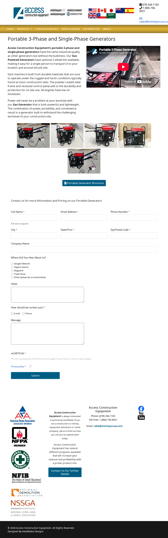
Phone (28, 313)
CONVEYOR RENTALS (46, 28)
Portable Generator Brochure (85, 183)
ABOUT (107, 28)
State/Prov (67, 229)
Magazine (18, 270)
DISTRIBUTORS (91, 28)
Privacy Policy (61, 359)
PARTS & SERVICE (70, 28)
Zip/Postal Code (120, 229)
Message (16, 320)
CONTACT (13, 37)
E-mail (17, 313)
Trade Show (19, 274)
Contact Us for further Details (65, 472)
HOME (10, 28)
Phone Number (120, 211)
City (14, 229)
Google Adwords (22, 263)
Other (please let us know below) (30, 277)
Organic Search (21, 267)
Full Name (17, 211)
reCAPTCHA (18, 353)
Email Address (70, 211)
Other (14, 284)
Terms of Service (79, 359)
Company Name (20, 243)
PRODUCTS (23, 28)
